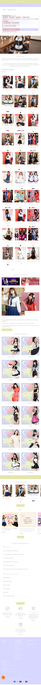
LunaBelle (3, 643)
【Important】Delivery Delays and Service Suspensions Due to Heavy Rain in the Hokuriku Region (20, 1)
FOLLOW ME (20, 603)
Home (4, 9)
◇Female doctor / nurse (19, 653)
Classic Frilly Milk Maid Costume (8, 108)
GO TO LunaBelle (7, 329)
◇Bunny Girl (17, 651)
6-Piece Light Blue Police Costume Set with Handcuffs (33, 90)
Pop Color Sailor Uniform (20, 127)
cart (28, 645)
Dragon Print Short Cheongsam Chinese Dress (33, 204)
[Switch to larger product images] (2, 71)
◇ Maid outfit (17, 647)
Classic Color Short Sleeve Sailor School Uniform (20, 147)
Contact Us (3, 664)
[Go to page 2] (28, 268)
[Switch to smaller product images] (3, 71)
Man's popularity (30, 449)
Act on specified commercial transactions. (9, 665)
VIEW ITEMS (20, 505)
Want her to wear (11, 472)
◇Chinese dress (17, 649)
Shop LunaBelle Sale (29, 29)
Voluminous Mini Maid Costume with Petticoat (33, 185)
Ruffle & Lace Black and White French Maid (20, 109)
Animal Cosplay (30, 402)
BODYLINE (3, 641)
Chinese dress (10, 402)
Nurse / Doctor (10, 449)
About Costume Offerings (6, 669)
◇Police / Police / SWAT (19, 648)
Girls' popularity (30, 472)
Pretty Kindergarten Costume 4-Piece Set (20, 204)
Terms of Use (4, 666)
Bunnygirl (10, 426)
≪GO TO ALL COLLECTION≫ (11, 477)
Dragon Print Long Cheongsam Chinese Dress (33, 223)
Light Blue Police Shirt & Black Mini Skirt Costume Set (33, 109)
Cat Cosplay (30, 426)
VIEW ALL (20, 537)
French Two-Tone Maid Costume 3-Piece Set (7, 147)
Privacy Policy (4, 667)
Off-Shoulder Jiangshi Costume (8, 127)
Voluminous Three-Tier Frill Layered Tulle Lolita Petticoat (20, 185)
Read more (3, 532)
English (20, 676)
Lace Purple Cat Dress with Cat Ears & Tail (20, 242)
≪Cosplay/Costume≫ (18, 643)
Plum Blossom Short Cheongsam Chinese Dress (33, 147)
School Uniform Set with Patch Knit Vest (20, 166)
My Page (28, 643)
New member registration (31, 644)
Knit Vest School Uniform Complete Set (8, 185)
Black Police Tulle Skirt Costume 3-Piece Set (33, 166)
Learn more (8, 616)
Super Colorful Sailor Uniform (20, 89)
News (28, 641)
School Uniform (30, 356)
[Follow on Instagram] (20, 673)
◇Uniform (16, 646)
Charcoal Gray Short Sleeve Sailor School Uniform (33, 128)
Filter (38, 71)
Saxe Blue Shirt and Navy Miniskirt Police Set (33, 242)
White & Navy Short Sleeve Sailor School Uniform (7, 166)
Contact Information (5, 670)
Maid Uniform (10, 379)
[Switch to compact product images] (5, 71)
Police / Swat (30, 379)
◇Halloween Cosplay (18, 644)
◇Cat (15, 652)
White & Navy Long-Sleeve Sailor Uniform (20, 223)
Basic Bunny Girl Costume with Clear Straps (8, 261)
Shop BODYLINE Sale (11, 29)
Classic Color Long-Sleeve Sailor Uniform (8, 242)
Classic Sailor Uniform (7, 89)
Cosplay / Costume (11, 356)
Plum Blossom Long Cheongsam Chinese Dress (8, 204)
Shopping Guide (4, 662)
